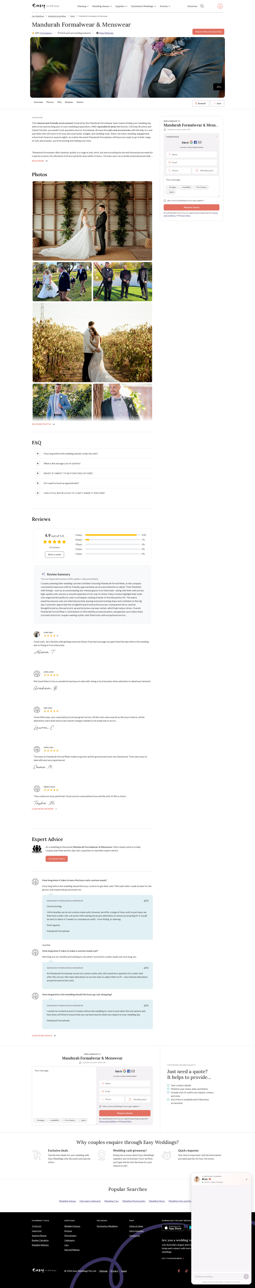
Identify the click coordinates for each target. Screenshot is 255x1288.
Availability (186, 187)
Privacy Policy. (185, 215)
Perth (72, 16)
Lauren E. (44, 727)
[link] (179, 1271)
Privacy (114, 1270)
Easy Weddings (38, 16)
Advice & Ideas (136, 1226)
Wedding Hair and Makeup (182, 1201)
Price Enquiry (202, 187)
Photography (70, 1235)
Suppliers (69, 1220)
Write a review (54, 554)
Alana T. (45, 652)
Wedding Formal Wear (57, 16)
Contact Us (134, 1235)
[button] (83, 6)
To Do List (36, 1226)
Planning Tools (40, 1220)
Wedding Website (40, 1245)
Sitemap (103, 1270)
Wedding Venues (67, 1201)
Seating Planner (39, 1235)
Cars (66, 1245)
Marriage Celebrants (90, 1201)
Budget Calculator (40, 1240)
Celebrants (69, 1240)
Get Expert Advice (57, 859)
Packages (172, 187)
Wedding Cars (111, 1201)
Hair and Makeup (72, 1249)
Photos (50, 102)
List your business (172, 1258)
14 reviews (45, 32)
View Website (106, 32)
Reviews (69, 102)
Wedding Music (157, 1201)
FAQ (59, 102)
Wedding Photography (133, 1201)
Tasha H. (45, 803)
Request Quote (191, 207)
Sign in (185, 142)
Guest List (37, 1231)
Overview (38, 102)
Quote (171, 192)
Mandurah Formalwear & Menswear (93, 16)
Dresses (68, 1231)
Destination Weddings (107, 1226)
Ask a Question (136, 1231)
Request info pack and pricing (208, 31)
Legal (124, 1270)
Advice (80, 102)
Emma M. (44, 767)
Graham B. (46, 688)
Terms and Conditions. (108, 1121)
